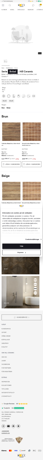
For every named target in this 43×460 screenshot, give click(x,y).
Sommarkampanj (8, 1)
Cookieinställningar (32, 239)
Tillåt (21, 246)
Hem (3, 68)
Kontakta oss (6, 433)
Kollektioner (9, 68)
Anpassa (20, 252)
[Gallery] (21, 34)
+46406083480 (5, 431)
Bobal (16, 68)
